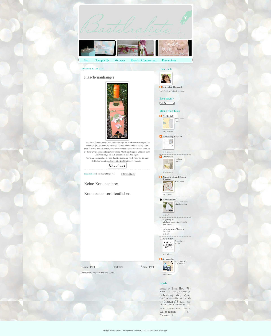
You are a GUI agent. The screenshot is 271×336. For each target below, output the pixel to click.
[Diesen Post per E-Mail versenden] (122, 174)
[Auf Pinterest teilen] (133, 174)
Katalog (183, 301)
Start (86, 60)
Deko (174, 291)
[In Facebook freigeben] (130, 174)
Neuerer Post (87, 266)
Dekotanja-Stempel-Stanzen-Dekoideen (174, 178)
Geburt (184, 291)
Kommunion (179, 304)
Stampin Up (102, 60)
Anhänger (163, 288)
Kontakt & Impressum (143, 60)
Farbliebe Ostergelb (178, 160)
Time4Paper (167, 156)
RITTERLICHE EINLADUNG (181, 262)
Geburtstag (166, 295)
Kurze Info (166, 231)
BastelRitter (167, 238)
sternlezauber (168, 259)
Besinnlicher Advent (179, 242)
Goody (187, 295)
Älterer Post (147, 266)
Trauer (185, 308)
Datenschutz (169, 60)
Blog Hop (177, 288)
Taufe (178, 308)
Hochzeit (178, 298)
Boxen (162, 291)
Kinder (162, 304)
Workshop (164, 314)
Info (189, 298)
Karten (168, 301)
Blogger (164, 330)
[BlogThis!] (125, 174)
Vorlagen (120, 60)
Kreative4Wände (169, 199)
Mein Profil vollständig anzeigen (172, 91)
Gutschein (168, 298)
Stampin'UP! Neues (179, 119)
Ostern (170, 308)
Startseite (118, 266)
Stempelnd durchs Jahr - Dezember (181, 202)
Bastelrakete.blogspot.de (172, 87)
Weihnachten (167, 312)
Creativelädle (168, 116)
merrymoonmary (143, 330)
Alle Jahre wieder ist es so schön (174, 222)
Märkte (162, 308)
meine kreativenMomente (173, 229)
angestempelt (168, 219)
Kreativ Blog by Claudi (172, 136)
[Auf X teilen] (128, 174)
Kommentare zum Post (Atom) (102, 272)
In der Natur (179, 181)
